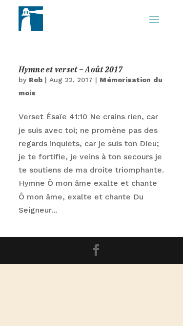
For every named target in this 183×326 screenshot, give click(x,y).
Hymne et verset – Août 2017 (71, 69)
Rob (36, 80)
